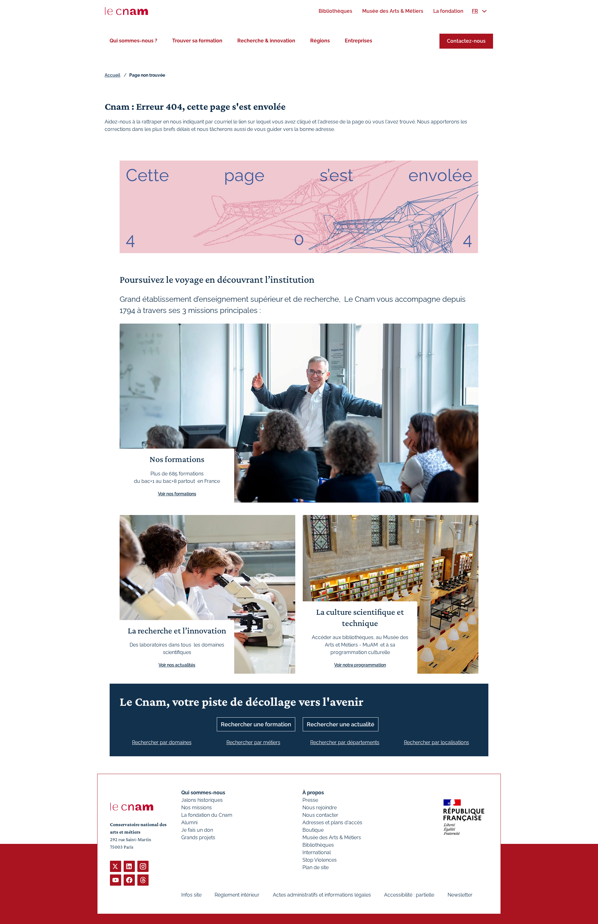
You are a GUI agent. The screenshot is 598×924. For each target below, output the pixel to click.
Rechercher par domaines (162, 742)
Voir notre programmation (360, 664)
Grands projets (198, 837)
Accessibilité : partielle (409, 895)
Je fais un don (197, 830)
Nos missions (196, 808)
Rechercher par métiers (253, 742)
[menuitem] (335, 11)
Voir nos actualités (177, 664)
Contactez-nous (466, 41)
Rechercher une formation (256, 724)
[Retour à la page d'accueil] (126, 11)
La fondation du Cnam (206, 815)
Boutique (313, 830)
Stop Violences (319, 860)
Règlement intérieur (237, 895)
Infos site (191, 895)
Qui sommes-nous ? (133, 41)
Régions (320, 41)
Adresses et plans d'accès (332, 822)
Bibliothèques (318, 845)
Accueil (112, 75)
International (316, 852)
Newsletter (460, 895)
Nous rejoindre (319, 808)
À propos (313, 793)
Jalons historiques (202, 800)
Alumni (189, 822)
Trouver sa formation (197, 41)
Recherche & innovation (266, 41)
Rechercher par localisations (436, 742)
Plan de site (315, 867)
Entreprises (358, 41)
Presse (310, 800)
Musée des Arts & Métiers (331, 837)
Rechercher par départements (344, 742)
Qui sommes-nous (203, 793)
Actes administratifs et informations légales (322, 895)
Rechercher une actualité (340, 724)
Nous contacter (320, 815)
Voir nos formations (177, 493)
